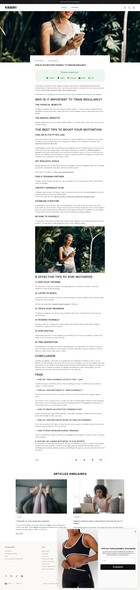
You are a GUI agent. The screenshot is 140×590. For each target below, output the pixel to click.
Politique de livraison (48, 561)
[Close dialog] (135, 532)
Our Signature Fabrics (11, 553)
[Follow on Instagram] (11, 576)
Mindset (77, 517)
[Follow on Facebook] (6, 576)
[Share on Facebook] (76, 460)
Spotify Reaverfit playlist (61, 304)
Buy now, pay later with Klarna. (14, 559)
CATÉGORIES (74, 7)
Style (19, 517)
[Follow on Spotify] (22, 576)
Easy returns (45, 564)
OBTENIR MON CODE (118, 567)
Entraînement (53, 60)
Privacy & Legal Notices (49, 566)
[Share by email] (101, 460)
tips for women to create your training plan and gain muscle (74, 196)
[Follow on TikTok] (17, 576)
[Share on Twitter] (84, 460)
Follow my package (47, 559)
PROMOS (64, 7)
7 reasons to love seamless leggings (32, 521)
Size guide (45, 553)
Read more (19, 533)
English (19, 583)
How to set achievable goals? (64, 172)
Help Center (45, 551)
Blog (6, 556)
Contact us (45, 556)
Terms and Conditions (48, 569)
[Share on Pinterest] (93, 460)
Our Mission (8, 551)
